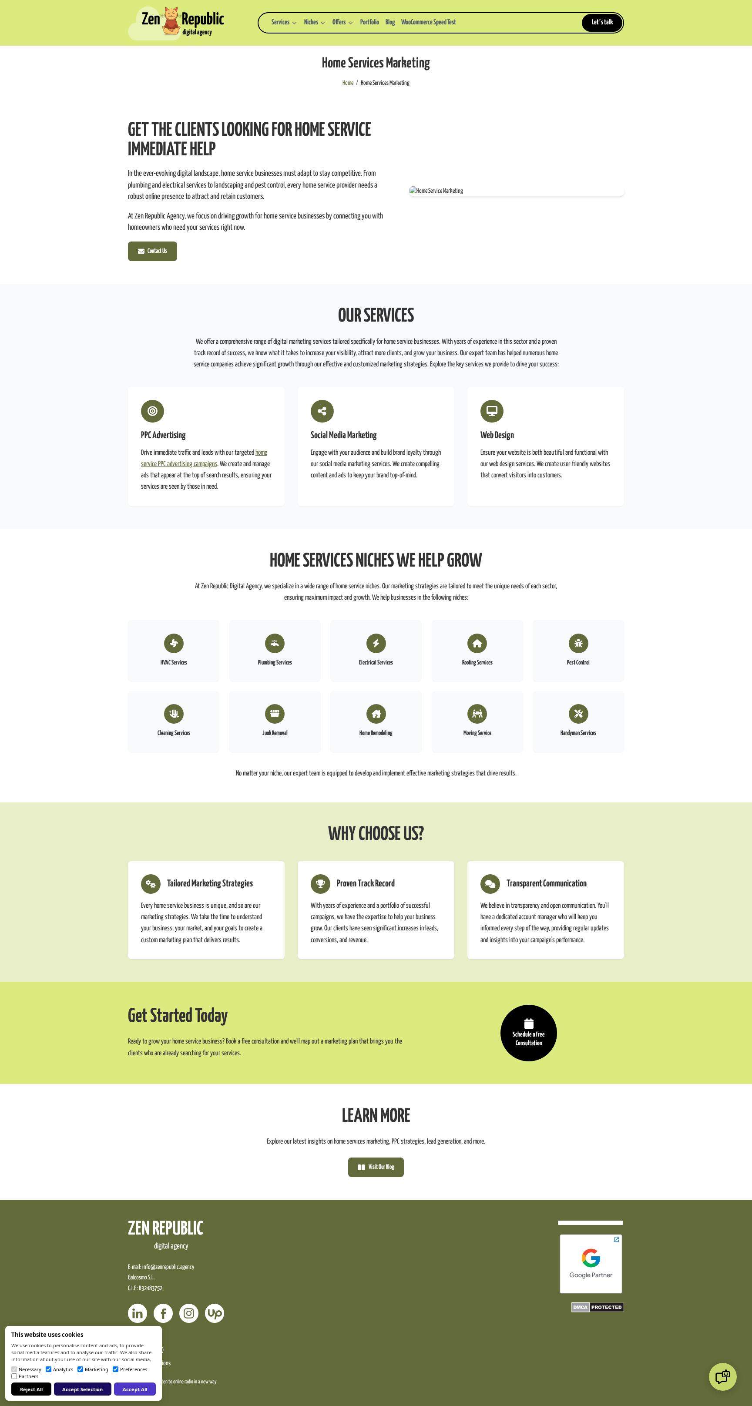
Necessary (30, 1369)
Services (280, 22)
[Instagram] (188, 1313)
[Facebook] (163, 1313)
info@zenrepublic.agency (168, 1267)
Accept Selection (82, 1389)
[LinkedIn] (137, 1313)
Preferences (133, 1369)
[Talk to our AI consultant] (723, 1377)
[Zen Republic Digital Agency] (186, 23)
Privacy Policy (141, 1337)
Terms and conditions (149, 1363)
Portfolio (369, 22)
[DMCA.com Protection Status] (597, 1307)
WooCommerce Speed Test (428, 22)
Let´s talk (602, 22)
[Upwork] (214, 1313)
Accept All (135, 1389)
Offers (339, 22)
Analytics (63, 1369)
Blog (390, 22)
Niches (311, 22)
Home (347, 83)
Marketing (96, 1369)
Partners (28, 1376)
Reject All (31, 1389)
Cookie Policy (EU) (146, 1350)
